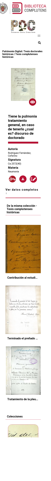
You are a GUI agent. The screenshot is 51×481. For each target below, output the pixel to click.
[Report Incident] (33, 179)
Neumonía (13, 171)
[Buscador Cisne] (12, 179)
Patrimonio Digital (12, 51)
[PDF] (23, 179)
